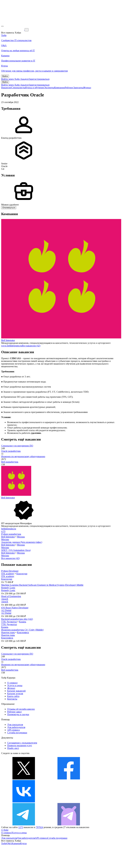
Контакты (12, 699)
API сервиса (13, 730)
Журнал (87, 87)
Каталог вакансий (16, 691)
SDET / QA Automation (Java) (16, 550)
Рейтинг (69, 87)
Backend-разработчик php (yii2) (17, 619)
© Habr (4, 830)
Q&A (9, 843)
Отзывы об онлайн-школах (21, 709)
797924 (39, 827)
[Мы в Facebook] (68, 778)
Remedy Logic (8, 587)
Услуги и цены (14, 685)
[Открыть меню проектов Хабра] (2, 26)
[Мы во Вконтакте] (23, 801)
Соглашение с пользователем (22, 743)
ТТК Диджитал (9, 621)
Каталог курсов (15, 693)
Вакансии (6, 87)
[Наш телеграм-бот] (68, 824)
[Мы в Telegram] (23, 824)
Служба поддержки (17, 732)
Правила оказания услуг (19, 745)
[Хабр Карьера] (13, 29)
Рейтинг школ (14, 711)
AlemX (4, 599)
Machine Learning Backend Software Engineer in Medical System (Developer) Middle (42, 585)
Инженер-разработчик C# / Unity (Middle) (22, 629)
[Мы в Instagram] (68, 801)
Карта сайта (13, 696)
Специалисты (18, 87)
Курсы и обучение (34, 87)
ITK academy (7, 573)
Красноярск (23, 632)
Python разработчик (11, 534)
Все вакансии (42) (31, 345)
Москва (21, 536)
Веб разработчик (9, 462)
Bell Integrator (8, 340)
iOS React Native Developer (14, 607)
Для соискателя (15, 724)
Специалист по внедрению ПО (17, 445)
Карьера (16, 843)
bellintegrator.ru (8, 528)
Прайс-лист (13, 748)
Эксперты (49, 87)
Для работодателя (16, 727)
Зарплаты (78, 87)
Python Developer (9, 571)
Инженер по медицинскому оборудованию (23, 456)
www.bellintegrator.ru (11, 345)
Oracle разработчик (11, 451)
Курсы (23, 843)
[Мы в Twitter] (23, 778)
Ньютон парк (8, 632)
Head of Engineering (11, 596)
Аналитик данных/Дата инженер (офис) (21, 542)
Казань (22, 621)
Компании (59, 87)
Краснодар (21, 573)
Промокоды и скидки (18, 714)
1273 (20, 827)
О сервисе (12, 682)
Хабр (3, 843)
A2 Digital (6, 610)
